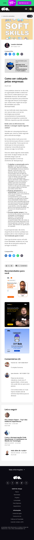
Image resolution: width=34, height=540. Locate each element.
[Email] (21, 54)
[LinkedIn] (6, 54)
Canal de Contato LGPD (17, 522)
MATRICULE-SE (23, 3)
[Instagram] (26, 483)
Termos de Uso (17, 516)
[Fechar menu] (26, 9)
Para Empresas (17, 503)
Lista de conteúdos (8, 16)
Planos (17, 492)
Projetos (17, 497)
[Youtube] (17, 483)
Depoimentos (17, 506)
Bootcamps (17, 494)
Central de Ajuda (17, 513)
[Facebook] (10, 54)
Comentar (24, 266)
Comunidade (17, 500)
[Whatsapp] (18, 54)
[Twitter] (14, 54)
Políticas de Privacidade (17, 519)
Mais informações (16, 470)
